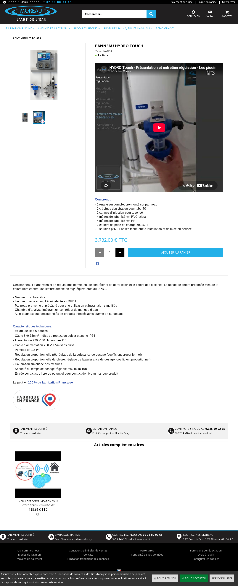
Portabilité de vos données (147, 554)
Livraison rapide (207, 2)
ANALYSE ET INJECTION (52, 28)
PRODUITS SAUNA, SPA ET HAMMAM (127, 28)
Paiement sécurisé (182, 2)
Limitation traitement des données (88, 559)
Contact (88, 554)
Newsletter (228, 2)
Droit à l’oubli (206, 554)
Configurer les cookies (205, 559)
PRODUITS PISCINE (85, 28)
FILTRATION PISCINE (19, 28)
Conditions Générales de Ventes (88, 550)
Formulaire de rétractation (206, 550)
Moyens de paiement (29, 559)
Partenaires (147, 550)
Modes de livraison (29, 554)
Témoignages (165, 28)
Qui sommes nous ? (29, 550)
